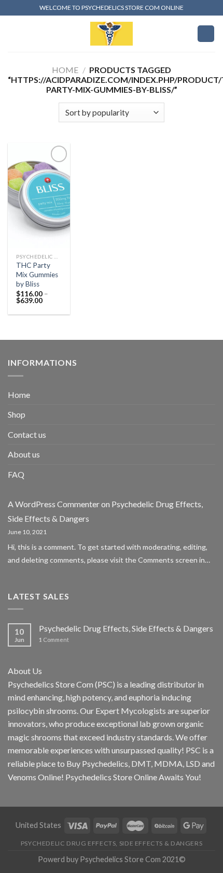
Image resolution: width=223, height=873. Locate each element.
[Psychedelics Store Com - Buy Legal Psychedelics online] (111, 34)
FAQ (16, 474)
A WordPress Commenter (54, 504)
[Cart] (206, 33)
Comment (54, 639)
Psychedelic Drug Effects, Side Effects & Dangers (126, 628)
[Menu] (14, 33)
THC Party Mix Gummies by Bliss (37, 274)
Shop (16, 414)
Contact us (27, 434)
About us (24, 454)
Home (65, 70)
